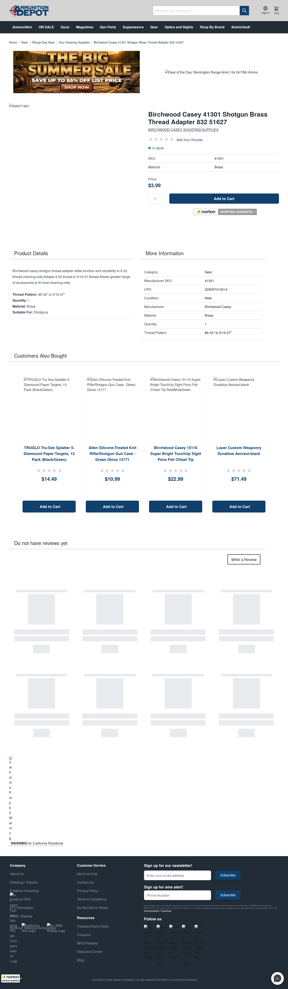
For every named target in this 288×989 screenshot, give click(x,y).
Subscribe (228, 875)
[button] (11, 978)
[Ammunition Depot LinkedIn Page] (199, 942)
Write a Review (244, 559)
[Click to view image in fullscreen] (74, 169)
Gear (24, 42)
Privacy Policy (166, 910)
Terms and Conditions (151, 910)
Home (13, 42)
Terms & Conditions (91, 899)
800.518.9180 (87, 873)
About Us (17, 873)
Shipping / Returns (24, 882)
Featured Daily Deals (93, 926)
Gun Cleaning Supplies (74, 42)
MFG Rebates (87, 943)
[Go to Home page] (28, 10)
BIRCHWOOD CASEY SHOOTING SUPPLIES (183, 129)
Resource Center (89, 951)
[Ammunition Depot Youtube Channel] (161, 945)
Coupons (84, 934)
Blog (80, 960)
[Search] (244, 10)
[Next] (274, 445)
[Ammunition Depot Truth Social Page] (186, 945)
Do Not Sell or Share (92, 907)
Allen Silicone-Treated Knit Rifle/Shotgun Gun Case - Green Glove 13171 (112, 453)
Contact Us (85, 882)
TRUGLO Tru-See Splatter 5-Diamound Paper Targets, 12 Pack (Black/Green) (49, 453)
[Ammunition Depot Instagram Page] (148, 942)
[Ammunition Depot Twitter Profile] (174, 945)
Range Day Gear (43, 42)
